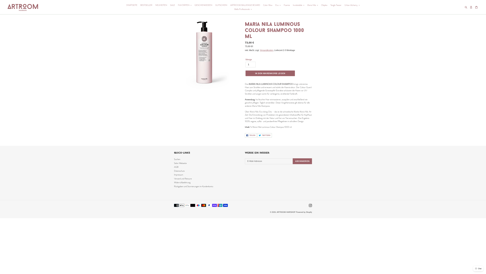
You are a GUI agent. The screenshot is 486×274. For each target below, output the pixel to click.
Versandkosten (266, 50)
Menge (249, 59)
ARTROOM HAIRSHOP (286, 212)
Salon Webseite (180, 163)
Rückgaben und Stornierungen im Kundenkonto (193, 186)
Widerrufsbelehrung (182, 182)
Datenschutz (179, 170)
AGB (176, 166)
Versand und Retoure (183, 178)
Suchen (177, 159)
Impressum (178, 174)
